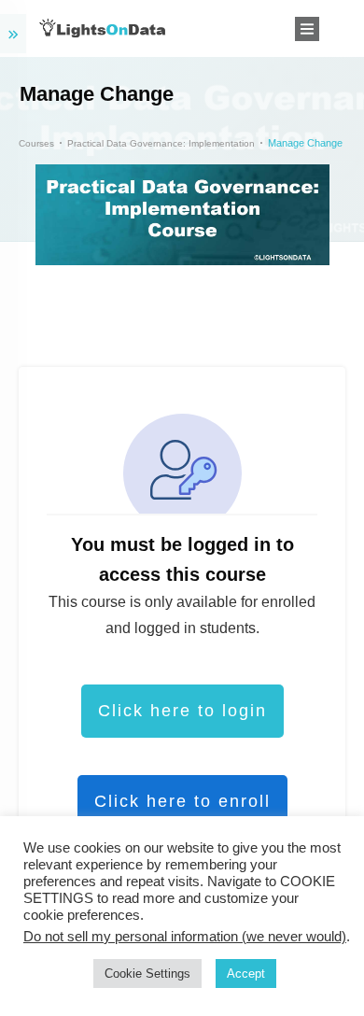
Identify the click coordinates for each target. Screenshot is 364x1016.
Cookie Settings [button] (147, 974)
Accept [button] (246, 974)
